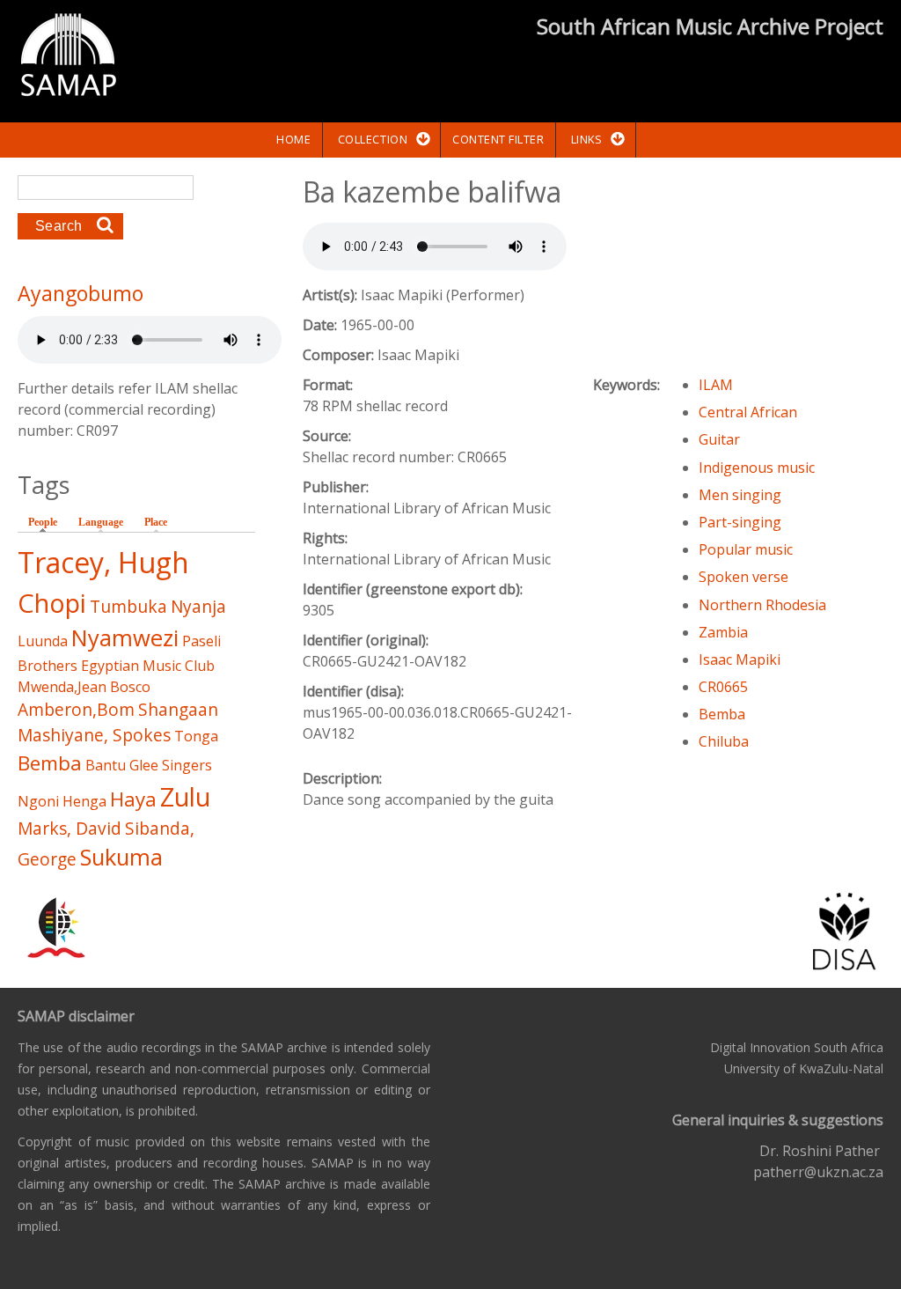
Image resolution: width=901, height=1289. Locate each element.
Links (587, 139)
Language (100, 522)
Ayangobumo (80, 293)
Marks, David (69, 828)
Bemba (722, 714)
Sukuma (121, 857)
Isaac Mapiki (739, 659)
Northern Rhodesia (762, 605)
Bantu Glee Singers (148, 765)
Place (155, 522)
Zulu (185, 796)
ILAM (716, 384)
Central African (748, 412)
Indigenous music (757, 467)
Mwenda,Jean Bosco (84, 686)
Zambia (723, 632)
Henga (84, 801)
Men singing (740, 495)
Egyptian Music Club (148, 665)
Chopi (52, 603)
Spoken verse (743, 576)
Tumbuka (128, 606)
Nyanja (198, 606)
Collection (372, 139)
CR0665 (723, 686)
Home (293, 139)
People (47, 522)
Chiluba (724, 741)
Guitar (719, 439)
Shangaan (178, 709)
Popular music (746, 549)
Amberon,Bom (76, 709)
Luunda (43, 641)
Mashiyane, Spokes (94, 735)
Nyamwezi (125, 637)
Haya (133, 799)
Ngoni (38, 801)
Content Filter (498, 139)
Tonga (196, 736)
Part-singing (740, 522)
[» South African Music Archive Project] (68, 57)
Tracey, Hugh (103, 562)
